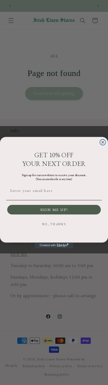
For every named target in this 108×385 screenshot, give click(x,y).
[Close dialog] (103, 142)
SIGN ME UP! (54, 209)
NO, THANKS (54, 224)
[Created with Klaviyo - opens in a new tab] (54, 245)
